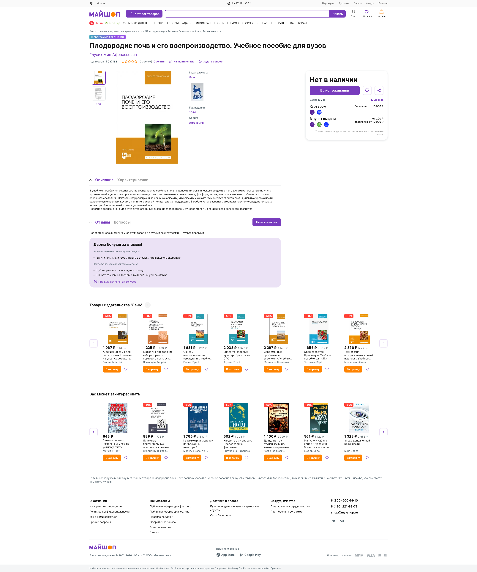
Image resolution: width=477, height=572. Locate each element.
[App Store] (225, 555)
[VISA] (370, 555)
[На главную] (104, 13)
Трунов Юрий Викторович (232, 362)
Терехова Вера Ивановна (313, 362)
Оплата (358, 3)
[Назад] (93, 343)
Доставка (344, 3)
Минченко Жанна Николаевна (355, 362)
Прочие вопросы (100, 522)
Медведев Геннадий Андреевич (276, 362)
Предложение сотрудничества (290, 506)
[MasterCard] (379, 555)
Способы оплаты (220, 515)
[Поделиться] (379, 90)
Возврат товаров (160, 527)
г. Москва (377, 99)
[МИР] (359, 555)
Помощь (383, 3)
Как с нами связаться (103, 516)
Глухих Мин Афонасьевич (113, 54)
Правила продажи (161, 516)
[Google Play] (250, 555)
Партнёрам (328, 3)
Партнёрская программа (287, 511)
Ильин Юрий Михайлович (191, 362)
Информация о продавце (105, 506)
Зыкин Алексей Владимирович (112, 362)
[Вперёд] (383, 343)
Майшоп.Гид (112, 23)
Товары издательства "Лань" (116, 305)
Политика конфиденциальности (109, 511)
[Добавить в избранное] (367, 90)
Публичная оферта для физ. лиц (170, 506)
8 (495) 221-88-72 (241, 3)
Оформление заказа (163, 522)
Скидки (370, 3)
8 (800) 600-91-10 (344, 500)
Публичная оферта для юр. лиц (169, 511)
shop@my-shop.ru (344, 512)
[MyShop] (102, 549)
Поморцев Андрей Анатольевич (154, 362)
